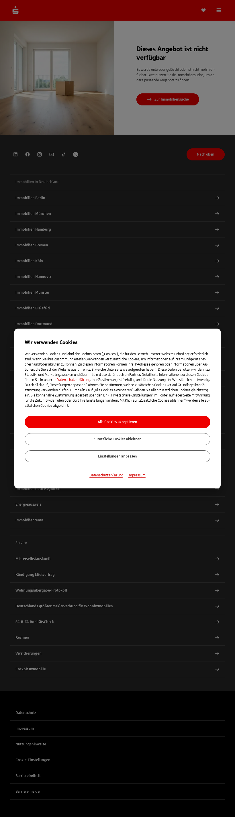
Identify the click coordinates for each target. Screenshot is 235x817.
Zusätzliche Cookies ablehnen (117, 439)
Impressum (137, 475)
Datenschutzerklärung (73, 380)
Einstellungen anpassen (117, 456)
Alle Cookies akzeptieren (117, 422)
